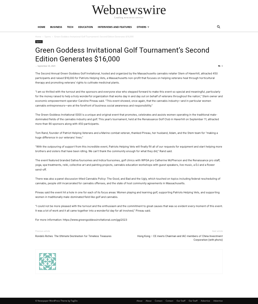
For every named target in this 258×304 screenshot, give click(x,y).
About (139, 300)
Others (141, 27)
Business (56, 27)
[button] (218, 27)
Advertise (205, 300)
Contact (158, 300)
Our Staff (181, 300)
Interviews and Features (115, 27)
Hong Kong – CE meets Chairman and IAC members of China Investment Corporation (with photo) (180, 238)
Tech (70, 27)
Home (41, 27)
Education (85, 27)
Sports (48, 36)
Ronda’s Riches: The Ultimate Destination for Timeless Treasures (73, 236)
